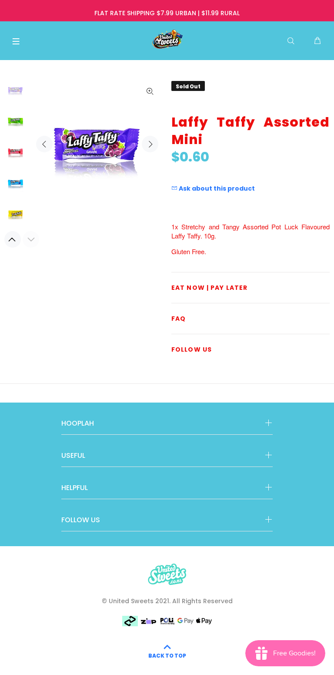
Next (150, 144)
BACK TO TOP (167, 655)
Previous (44, 144)
